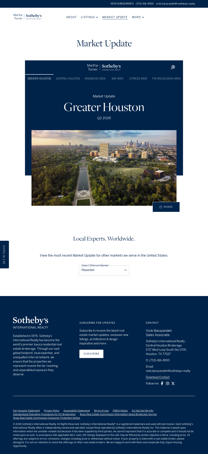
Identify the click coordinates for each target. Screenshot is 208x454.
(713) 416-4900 (145, 3)
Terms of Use (101, 410)
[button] (162, 383)
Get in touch (4, 254)
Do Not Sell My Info (142, 410)
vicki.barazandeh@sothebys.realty (175, 3)
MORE (136, 17)
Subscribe (91, 353)
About (71, 17)
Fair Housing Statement (26, 410)
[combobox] (104, 270)
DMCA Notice (120, 410)
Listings (88, 17)
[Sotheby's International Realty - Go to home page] (30, 323)
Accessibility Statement (76, 410)
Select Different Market (95, 265)
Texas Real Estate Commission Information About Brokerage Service (118, 414)
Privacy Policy (51, 410)
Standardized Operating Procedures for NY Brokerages (44, 414)
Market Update (115, 17)
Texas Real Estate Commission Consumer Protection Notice (46, 418)
